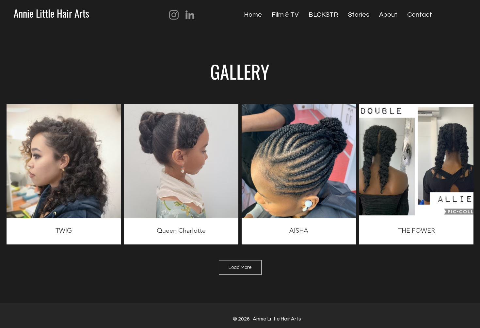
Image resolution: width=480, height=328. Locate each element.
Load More (240, 267)
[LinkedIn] (190, 14)
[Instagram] (174, 14)
